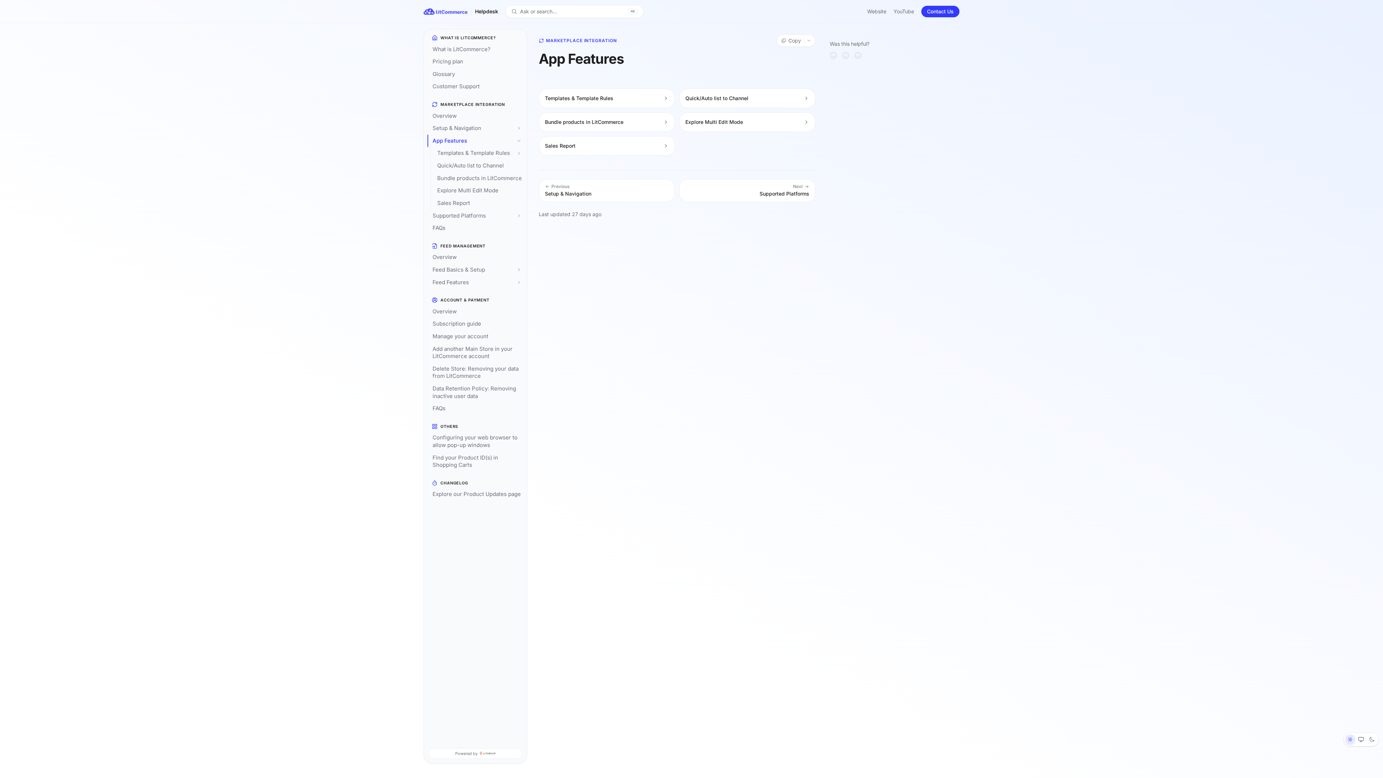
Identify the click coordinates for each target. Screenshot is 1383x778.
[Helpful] (833, 55)
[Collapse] (519, 141)
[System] (1361, 739)
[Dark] (1372, 739)
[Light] (1350, 739)
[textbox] (677, 81)
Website (876, 11)
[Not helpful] (858, 55)
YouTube (904, 11)
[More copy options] (809, 40)
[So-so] (845, 55)
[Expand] (519, 128)
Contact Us (940, 11)
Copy (794, 40)
